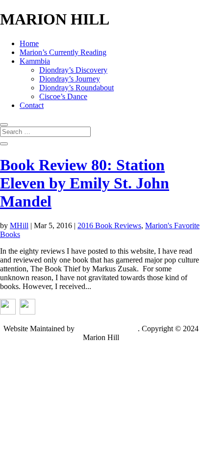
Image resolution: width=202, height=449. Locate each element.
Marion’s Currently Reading (63, 52)
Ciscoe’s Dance (63, 96)
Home (29, 43)
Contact (32, 105)
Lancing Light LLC (107, 328)
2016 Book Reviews (109, 225)
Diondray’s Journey (69, 79)
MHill (19, 225)
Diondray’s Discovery (73, 70)
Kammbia (35, 61)
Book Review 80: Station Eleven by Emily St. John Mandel (84, 183)
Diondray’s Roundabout (76, 87)
